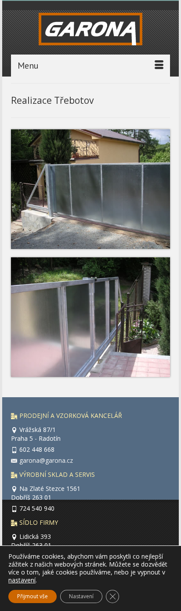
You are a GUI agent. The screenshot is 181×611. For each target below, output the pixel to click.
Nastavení (81, 596)
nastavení (22, 580)
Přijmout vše (32, 596)
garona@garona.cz (46, 460)
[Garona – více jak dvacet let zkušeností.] (90, 31)
